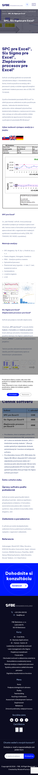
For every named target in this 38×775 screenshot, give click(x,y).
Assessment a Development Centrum (19, 700)
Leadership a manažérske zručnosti (19, 646)
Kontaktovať (17, 586)
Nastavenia (25, 394)
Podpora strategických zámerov (19, 687)
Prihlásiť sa (29, 756)
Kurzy (19, 684)
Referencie (19, 706)
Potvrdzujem (13, 394)
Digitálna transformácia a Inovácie (19, 673)
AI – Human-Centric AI (19, 643)
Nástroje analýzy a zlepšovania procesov (19, 664)
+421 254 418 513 (20, 612)
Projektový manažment (19, 652)
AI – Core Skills (19, 637)
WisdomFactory (23, 769)
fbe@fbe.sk (20, 615)
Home (4, 11)
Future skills (19, 655)
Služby (19, 690)
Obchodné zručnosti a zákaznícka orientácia (19, 658)
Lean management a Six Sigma (19, 649)
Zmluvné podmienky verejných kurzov (19, 709)
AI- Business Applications (19, 640)
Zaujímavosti (19, 703)
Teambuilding (19, 694)
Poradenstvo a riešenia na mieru (17, 11)
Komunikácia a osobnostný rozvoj (19, 661)
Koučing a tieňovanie (19, 697)
